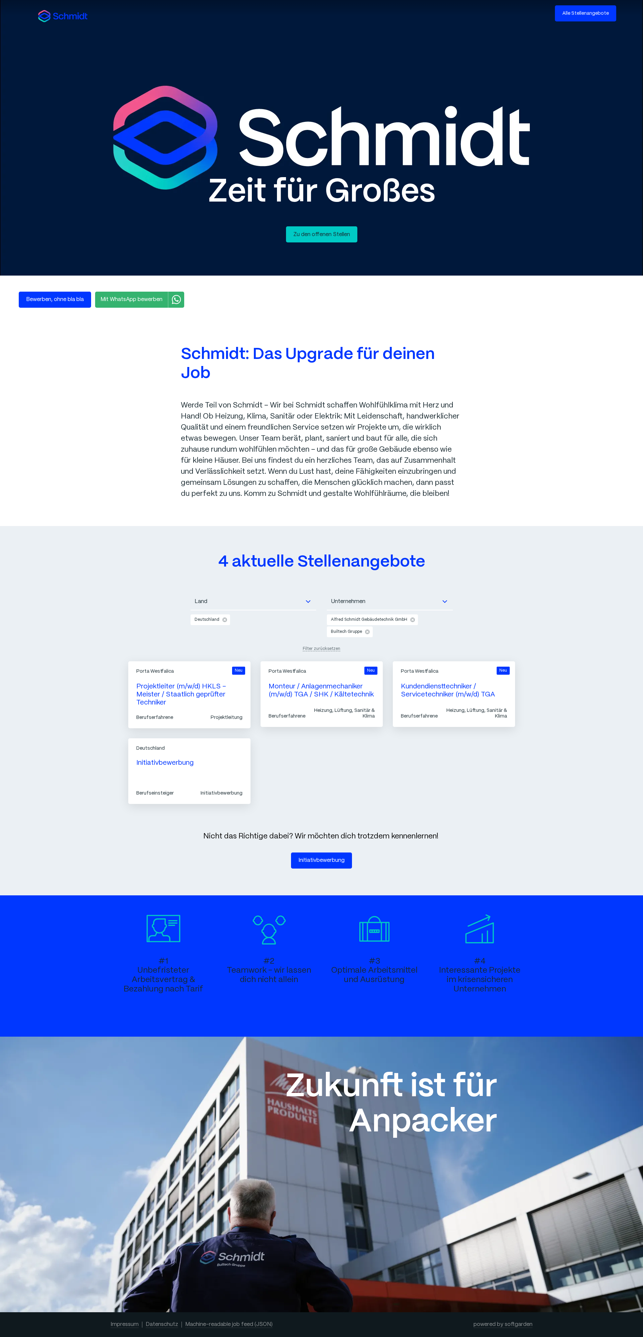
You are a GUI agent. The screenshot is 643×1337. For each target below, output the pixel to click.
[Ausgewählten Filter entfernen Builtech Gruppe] (367, 632)
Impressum (125, 1324)
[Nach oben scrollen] (63, 16)
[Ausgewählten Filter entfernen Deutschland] (225, 620)
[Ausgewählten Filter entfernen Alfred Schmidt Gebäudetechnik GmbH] (413, 620)
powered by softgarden (503, 1324)
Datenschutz (162, 1324)
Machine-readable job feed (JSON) (229, 1324)
